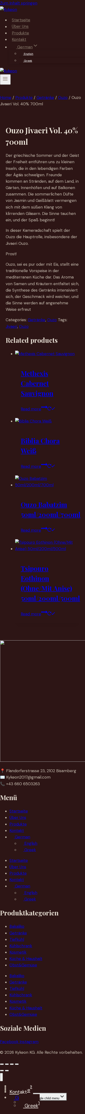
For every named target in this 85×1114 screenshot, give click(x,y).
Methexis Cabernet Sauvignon (37, 383)
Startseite (21, 20)
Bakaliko (16, 926)
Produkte (20, 33)
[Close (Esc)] (17, 1064)
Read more (31, 409)
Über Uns (20, 26)
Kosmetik (17, 952)
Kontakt (19, 39)
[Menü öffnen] (5, 79)
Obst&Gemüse (23, 965)
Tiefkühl (16, 939)
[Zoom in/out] (2, 1064)
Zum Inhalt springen (18, 3)
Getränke (36, 319)
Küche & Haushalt (25, 958)
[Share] (12, 1064)
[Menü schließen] (1, 1077)
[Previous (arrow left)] (2, 1070)
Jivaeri (11, 326)
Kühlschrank (20, 945)
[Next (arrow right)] (7, 1070)
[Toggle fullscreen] (7, 1064)
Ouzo (52, 319)
